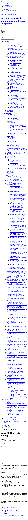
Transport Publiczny (8, 42)
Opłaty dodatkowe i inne (15, 67)
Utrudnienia (6, 5)
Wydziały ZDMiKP (14, 414)
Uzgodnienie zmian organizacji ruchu (15, 384)
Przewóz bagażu (13, 95)
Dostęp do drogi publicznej (13, 392)
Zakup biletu (10, 69)
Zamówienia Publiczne (9, 321)
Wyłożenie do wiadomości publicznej (15, 311)
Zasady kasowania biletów (16, 68)
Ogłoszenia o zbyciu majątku (13, 349)
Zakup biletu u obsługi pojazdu (17, 77)
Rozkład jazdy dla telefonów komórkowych (16, 51)
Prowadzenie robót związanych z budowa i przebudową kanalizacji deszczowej (17, 362)
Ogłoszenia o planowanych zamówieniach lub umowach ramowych (17, 327)
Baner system (10, 136)
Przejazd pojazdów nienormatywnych (15, 378)
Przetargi (9, 325)
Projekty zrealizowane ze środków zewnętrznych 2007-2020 (15, 178)
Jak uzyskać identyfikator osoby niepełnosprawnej (14, 380)
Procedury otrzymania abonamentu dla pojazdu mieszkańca (18, 169)
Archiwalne (12, 318)
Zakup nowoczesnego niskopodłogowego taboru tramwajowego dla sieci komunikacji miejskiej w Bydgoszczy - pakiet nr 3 (18, 188)
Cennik (11, 161)
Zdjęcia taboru (10, 111)
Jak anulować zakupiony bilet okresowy (16, 382)
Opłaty (8, 159)
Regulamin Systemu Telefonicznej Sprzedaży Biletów (18, 98)
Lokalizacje (12, 137)
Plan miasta (9, 121)
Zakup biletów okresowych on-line (18, 75)
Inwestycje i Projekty (9, 175)
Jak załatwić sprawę (8, 351)
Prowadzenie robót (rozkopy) (13, 360)
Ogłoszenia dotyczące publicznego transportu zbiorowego (15, 330)
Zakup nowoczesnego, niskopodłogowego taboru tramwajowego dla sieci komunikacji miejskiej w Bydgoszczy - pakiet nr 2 (18, 193)
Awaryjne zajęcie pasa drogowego (15, 374)
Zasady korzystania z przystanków (15, 368)
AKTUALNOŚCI (8, 3)
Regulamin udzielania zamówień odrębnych (17, 332)
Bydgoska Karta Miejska (12, 82)
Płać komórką (10, 171)
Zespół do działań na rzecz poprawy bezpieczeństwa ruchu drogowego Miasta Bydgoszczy (18, 126)
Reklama (9, 353)
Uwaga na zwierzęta (14, 132)
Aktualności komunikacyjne (13, 44)
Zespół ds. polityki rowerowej (17, 119)
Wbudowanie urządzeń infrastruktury (15, 364)
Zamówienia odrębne (12, 334)
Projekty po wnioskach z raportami (18, 317)
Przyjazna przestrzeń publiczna (14, 146)
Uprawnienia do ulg (14, 90)
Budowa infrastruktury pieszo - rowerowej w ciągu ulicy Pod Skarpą (18, 232)
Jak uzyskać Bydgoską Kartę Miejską (15, 352)
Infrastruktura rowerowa (12, 117)
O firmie (9, 413)
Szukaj (2, 37)
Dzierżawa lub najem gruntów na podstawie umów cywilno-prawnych (17, 355)
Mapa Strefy (9, 157)
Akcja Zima (6, 418)
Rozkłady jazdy (7, 7)
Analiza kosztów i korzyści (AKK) (15, 46)
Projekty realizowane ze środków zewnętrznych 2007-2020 (14, 181)
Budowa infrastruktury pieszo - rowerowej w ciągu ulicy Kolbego (18, 235)
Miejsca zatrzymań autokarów (17, 144)
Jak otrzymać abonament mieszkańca (15, 383)
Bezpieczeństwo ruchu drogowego (15, 123)
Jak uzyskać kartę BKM (15, 83)
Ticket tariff (12, 61)
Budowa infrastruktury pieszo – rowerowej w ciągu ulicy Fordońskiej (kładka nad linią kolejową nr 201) (18, 252)
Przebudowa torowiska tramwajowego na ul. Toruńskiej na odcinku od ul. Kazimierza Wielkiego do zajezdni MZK (18, 226)
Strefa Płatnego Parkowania (10, 155)
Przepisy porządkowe (15, 94)
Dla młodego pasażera (12, 109)
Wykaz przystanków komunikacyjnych (16, 54)
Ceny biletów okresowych (16, 60)
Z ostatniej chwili (8, 6)
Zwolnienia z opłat (14, 163)
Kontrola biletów (14, 103)
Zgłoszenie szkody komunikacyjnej (15, 369)
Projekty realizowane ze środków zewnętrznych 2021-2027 (14, 184)
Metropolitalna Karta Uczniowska (15, 110)
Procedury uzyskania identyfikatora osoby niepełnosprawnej (18, 166)
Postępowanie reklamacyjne (16, 105)
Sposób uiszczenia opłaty (15, 160)
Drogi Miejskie (7, 113)
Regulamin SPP (10, 172)
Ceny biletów (7, 9)
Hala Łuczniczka (14, 141)
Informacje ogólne (11, 45)
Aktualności (6, 41)
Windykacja (9, 386)
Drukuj (2, 443)
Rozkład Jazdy (10, 48)
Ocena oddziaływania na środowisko (18, 319)
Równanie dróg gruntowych (13, 145)
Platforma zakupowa (11, 333)
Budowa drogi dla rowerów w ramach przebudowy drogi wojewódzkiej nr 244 (17, 205)
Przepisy (9, 88)
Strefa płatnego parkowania (10, 10)
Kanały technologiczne (12, 176)
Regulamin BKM (14, 87)
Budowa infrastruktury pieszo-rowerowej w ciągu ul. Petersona (17, 265)
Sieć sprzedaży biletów (15, 71)
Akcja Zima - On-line (12, 419)
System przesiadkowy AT (16, 65)
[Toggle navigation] (1, 1)
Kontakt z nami (13, 415)
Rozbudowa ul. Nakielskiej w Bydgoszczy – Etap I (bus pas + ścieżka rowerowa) (17, 221)
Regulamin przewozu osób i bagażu (18, 107)
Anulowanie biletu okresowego (17, 106)
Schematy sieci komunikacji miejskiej (15, 53)
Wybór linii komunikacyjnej (16, 49)
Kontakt (5, 12)
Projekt (11, 138)
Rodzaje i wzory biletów (15, 63)
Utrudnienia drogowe (12, 115)
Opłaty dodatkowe (14, 164)
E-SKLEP (9, 173)
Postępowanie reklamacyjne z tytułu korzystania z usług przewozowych (15, 372)
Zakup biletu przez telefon (16, 76)
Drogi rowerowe (13, 118)
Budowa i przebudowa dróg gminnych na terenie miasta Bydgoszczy (16, 209)
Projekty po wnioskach (15, 315)
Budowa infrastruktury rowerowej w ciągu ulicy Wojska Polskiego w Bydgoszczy (18, 262)
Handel (8, 387)
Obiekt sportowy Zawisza (16, 142)
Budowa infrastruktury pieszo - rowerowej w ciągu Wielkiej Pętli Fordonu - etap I (17, 268)
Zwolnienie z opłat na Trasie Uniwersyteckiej (16, 101)
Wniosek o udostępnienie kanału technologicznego (14, 376)
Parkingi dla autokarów (12, 140)
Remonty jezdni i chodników (13, 153)
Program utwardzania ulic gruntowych (16, 152)
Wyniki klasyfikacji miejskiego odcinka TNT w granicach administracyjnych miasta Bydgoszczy (17, 149)
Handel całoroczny (14, 388)
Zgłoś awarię (13, 417)
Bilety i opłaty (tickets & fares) (14, 56)
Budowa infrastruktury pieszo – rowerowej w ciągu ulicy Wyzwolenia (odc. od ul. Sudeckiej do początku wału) (18, 257)
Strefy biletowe (13, 64)
